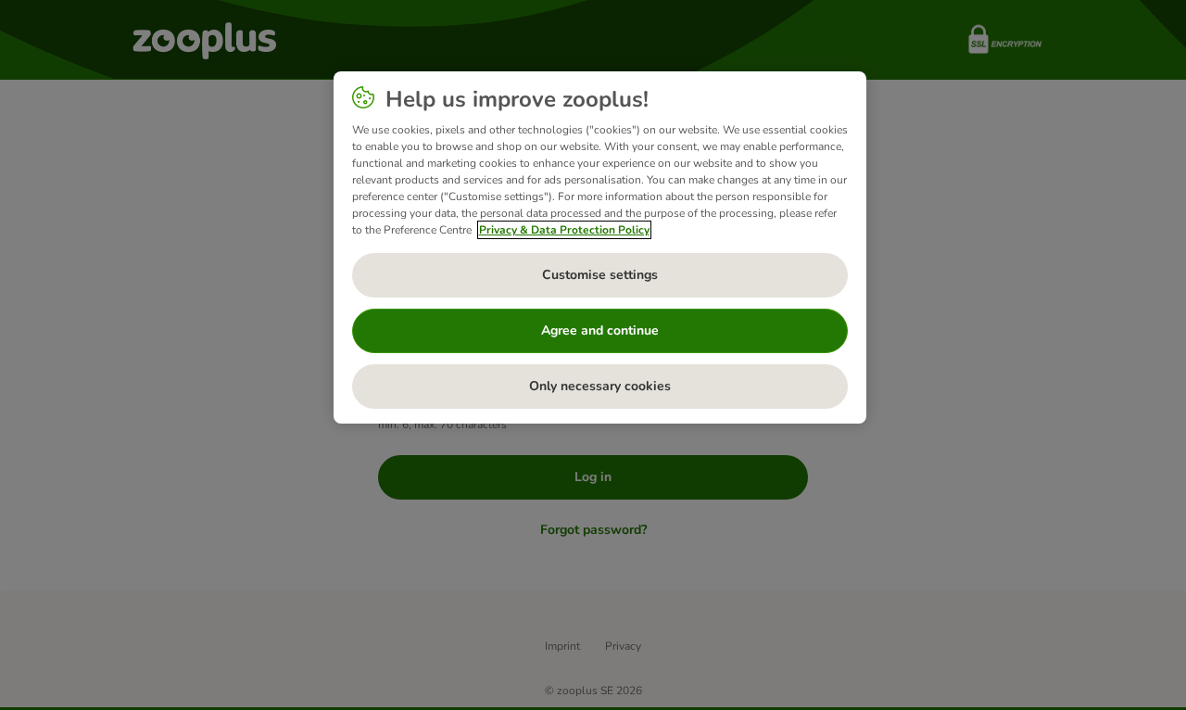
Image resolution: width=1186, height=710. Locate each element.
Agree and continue (600, 330)
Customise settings (600, 275)
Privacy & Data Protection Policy (564, 229)
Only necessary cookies (600, 386)
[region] (600, 247)
